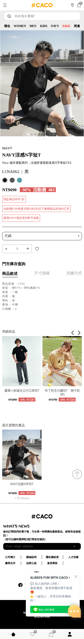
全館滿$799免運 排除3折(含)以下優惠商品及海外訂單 (36, 208)
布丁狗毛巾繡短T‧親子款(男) (62, 392)
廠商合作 (10, 563)
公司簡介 (10, 557)
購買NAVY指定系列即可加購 (21, 218)
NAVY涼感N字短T (21, 484)
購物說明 (31, 557)
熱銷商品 (8, 331)
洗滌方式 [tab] (74, 273)
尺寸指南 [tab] (42, 273)
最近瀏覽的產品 (13, 425)
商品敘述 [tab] (10, 273)
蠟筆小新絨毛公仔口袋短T (22, 390)
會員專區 (52, 563)
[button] (79, 333)
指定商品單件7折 (14, 199)
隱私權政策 (52, 557)
